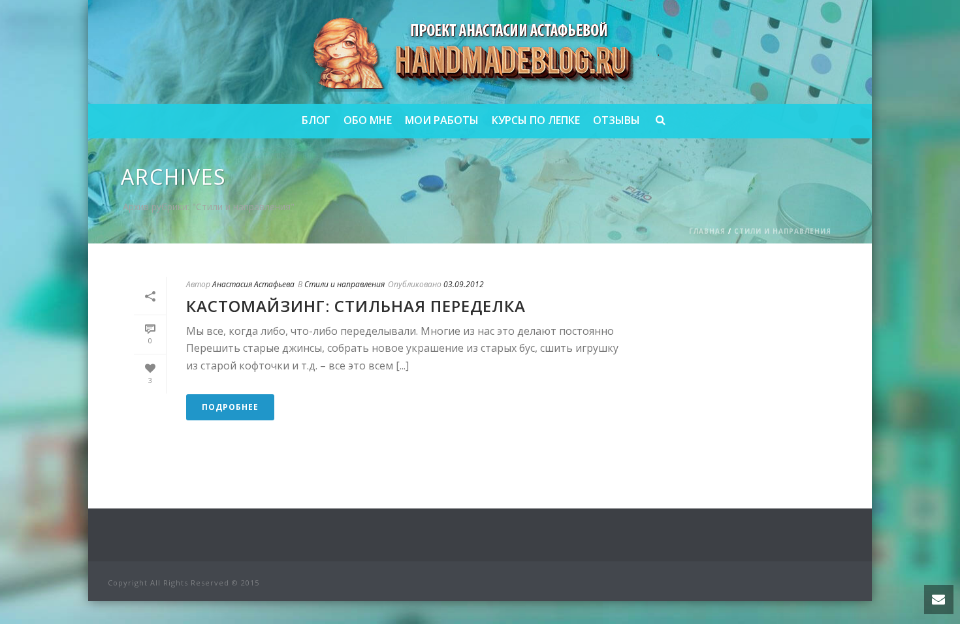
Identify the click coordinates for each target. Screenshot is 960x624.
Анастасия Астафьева (253, 284)
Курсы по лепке (536, 120)
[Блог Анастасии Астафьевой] (480, 52)
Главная (707, 231)
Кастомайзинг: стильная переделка (356, 306)
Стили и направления (782, 231)
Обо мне (368, 120)
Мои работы (442, 120)
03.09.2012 (463, 284)
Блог (316, 120)
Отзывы (616, 120)
